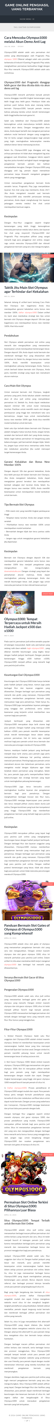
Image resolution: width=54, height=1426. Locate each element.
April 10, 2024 (10, 1215)
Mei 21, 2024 (9, 296)
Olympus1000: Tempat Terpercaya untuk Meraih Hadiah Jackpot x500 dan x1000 (22, 625)
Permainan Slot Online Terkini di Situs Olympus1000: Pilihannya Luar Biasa (26, 1206)
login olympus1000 (35, 648)
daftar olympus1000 (28, 312)
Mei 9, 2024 (9, 636)
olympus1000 (10, 964)
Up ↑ (28, 1421)
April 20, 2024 (10, 938)
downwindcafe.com (12, 571)
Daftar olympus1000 (16, 1088)
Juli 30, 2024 (9, 46)
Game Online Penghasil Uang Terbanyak (27, 7)
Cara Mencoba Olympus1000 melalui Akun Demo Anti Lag (25, 40)
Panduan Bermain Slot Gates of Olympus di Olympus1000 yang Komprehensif (27, 929)
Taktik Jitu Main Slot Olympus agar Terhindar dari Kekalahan (26, 290)
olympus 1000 (10, 59)
